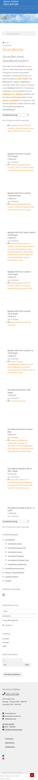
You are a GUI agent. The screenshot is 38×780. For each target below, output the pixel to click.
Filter (27, 665)
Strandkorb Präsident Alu (17, 564)
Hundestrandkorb (11, 577)
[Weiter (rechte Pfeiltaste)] (7, 779)
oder (12, 94)
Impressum (9, 738)
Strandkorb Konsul (15, 552)
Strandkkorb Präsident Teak (18, 560)
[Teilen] (12, 776)
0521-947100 (10, 4)
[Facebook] (3, 755)
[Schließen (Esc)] (17, 776)
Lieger (4, 646)
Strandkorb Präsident (16, 556)
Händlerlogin (10, 747)
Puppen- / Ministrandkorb (14, 572)
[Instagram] (3, 758)
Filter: (5, 611)
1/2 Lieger (5, 639)
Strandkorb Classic (15, 544)
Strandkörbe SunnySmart (14, 568)
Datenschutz (9, 743)
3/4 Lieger (5, 642)
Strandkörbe (10, 540)
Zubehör (8, 581)
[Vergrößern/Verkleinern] (2, 776)
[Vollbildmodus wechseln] (7, 776)
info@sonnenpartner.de (13, 729)
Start (7, 43)
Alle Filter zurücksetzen (12, 674)
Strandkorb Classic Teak (17, 548)
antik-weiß (3, 595)
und (10, 100)
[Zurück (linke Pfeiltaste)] (2, 779)
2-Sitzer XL (8, 625)
